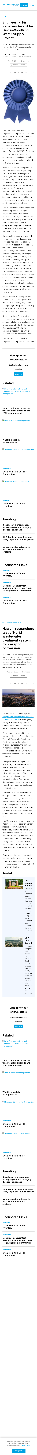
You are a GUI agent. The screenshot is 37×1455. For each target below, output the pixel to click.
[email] (26, 73)
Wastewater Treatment (11, 623)
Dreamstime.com (26, 692)
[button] (4, 5)
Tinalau (17, 939)
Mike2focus (15, 882)
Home (4, 16)
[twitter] (18, 73)
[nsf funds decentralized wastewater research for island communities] (14, 942)
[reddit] (22, 73)
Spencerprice (26, 691)
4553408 (17, 691)
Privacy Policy (25, 1445)
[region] (18, 1446)
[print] (33, 73)
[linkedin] (15, 73)
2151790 (10, 939)
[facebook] (11, 73)
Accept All (18, 1451)
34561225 (15, 881)
